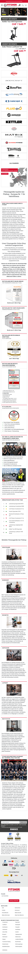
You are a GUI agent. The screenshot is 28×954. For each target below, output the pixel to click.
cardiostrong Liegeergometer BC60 (16, 525)
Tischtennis (4, 929)
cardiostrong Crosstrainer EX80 (16, 506)
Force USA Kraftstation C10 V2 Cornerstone (16, 521)
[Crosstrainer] (14, 554)
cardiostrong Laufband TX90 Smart (16, 532)
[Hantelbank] (14, 655)
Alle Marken (4, 950)
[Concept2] (14, 101)
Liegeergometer (18, 934)
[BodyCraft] (14, 80)
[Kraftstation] (14, 726)
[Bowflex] (14, 87)
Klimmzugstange (18, 944)
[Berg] (14, 73)
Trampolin (17, 927)
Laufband (5, 683)
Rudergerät (5, 580)
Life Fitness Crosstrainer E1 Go (16, 508)
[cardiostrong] (14, 94)
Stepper (4, 939)
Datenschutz (17, 907)
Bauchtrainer (18, 941)
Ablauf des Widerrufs (19, 915)
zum (5, 896)
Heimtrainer (4, 936)
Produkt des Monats (9, 19)
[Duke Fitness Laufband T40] (14, 60)
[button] (2, 12)
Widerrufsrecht (18, 912)
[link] (14, 177)
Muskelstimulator (6, 946)
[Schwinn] (14, 142)
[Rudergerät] (14, 587)
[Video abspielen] (14, 449)
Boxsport (4, 934)
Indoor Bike (4, 932)
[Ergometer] (14, 622)
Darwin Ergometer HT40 (15, 511)
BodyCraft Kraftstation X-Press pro (16, 514)
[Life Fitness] (14, 128)
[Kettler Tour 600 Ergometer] (14, 33)
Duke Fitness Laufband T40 (12, 47)
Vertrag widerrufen (14, 900)
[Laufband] (14, 690)
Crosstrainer (6, 547)
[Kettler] (14, 122)
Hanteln (17, 932)
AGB (3, 907)
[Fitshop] (10, 5)
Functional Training (6, 941)
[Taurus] (14, 149)
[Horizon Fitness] (14, 115)
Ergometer (5, 615)
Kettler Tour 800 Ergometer (15, 529)
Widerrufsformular (6, 915)
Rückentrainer (5, 944)
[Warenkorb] (26, 5)
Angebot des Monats (9, 44)
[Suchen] (22, 5)
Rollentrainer (18, 936)
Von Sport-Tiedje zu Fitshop (7, 843)
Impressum (17, 910)
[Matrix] (14, 135)
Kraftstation (6, 719)
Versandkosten (5, 912)
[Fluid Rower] (14, 108)
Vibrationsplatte (18, 946)
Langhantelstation (19, 939)
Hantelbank (5, 648)
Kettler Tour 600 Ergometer (12, 22)
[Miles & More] (14, 881)
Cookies (3, 910)
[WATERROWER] (14, 156)
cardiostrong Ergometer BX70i (16, 503)
